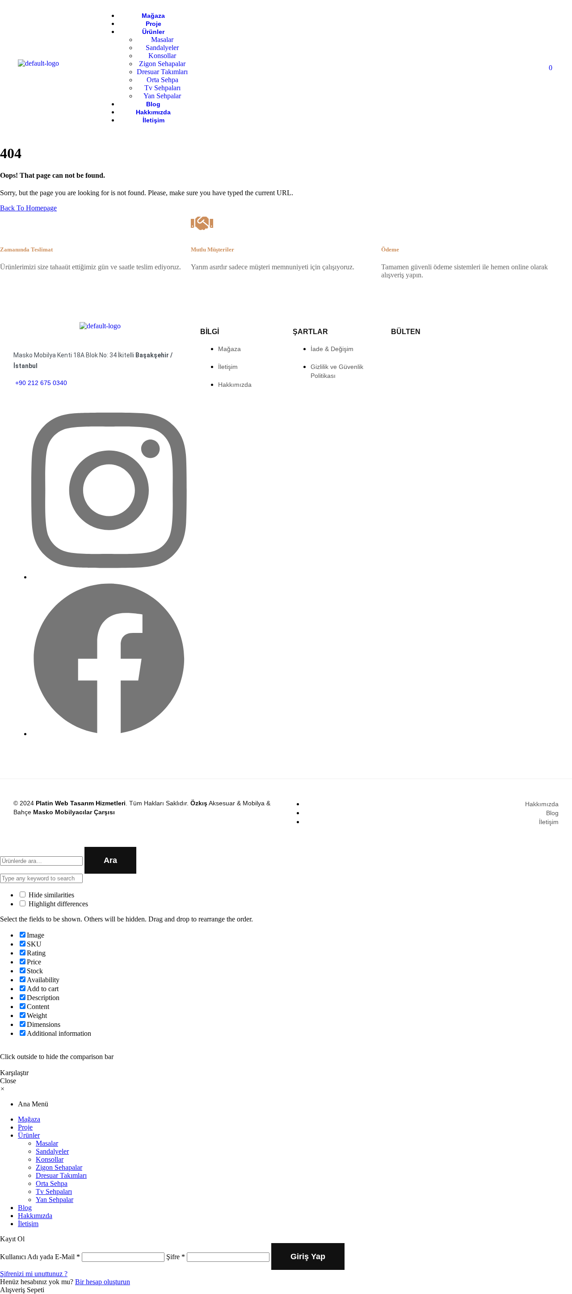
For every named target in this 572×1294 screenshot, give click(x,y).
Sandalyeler (52, 1151)
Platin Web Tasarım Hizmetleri (81, 803)
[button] (2, 1089)
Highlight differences (57, 904)
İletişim (28, 1223)
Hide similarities (50, 895)
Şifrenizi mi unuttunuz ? (33, 1273)
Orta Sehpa (51, 1183)
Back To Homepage (28, 208)
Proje (25, 1127)
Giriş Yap (307, 1256)
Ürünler (29, 1135)
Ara (110, 860)
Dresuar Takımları (61, 1175)
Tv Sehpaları (54, 1191)
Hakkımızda (35, 1215)
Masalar (47, 1143)
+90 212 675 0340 (40, 382)
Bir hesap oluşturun (102, 1282)
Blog (25, 1207)
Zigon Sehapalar (59, 1167)
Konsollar (49, 1159)
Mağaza (29, 1119)
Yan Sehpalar (54, 1199)
